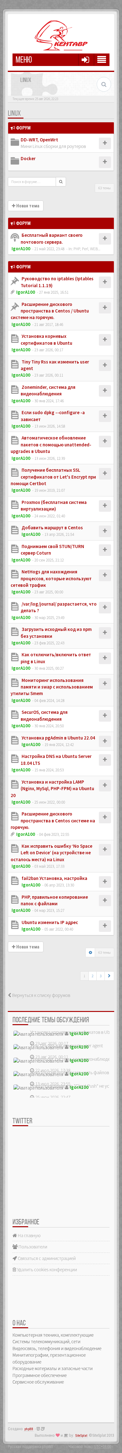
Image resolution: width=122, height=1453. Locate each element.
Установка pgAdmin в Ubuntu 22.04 (58, 738)
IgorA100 (21, 248)
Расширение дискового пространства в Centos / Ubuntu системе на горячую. (50, 311)
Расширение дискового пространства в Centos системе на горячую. (53, 820)
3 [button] (101, 975)
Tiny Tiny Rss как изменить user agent (66, 1046)
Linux (14, 114)
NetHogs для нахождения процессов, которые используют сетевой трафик (51, 578)
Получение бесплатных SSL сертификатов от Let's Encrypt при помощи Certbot (53, 476)
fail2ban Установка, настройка (54, 878)
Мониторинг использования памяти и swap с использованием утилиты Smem (52, 687)
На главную (29, 1235)
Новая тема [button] (27, 205)
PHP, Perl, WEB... (87, 248)
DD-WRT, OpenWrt (39, 140)
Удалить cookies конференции (46, 1270)
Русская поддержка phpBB (30, 1446)
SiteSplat (81, 1436)
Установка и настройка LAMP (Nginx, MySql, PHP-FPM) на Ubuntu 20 (52, 788)
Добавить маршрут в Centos (52, 528)
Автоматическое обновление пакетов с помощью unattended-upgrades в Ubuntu (51, 444)
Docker (28, 158)
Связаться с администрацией (46, 1258)
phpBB (28, 1429)
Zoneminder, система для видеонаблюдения (73, 1059)
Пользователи (32, 1247)
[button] (109, 976)
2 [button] (93, 975)
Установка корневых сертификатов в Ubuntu (74, 1032)
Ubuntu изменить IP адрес (49, 922)
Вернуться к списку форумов (40, 995)
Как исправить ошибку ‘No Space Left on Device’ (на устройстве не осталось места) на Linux (51, 852)
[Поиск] (61, 181)
